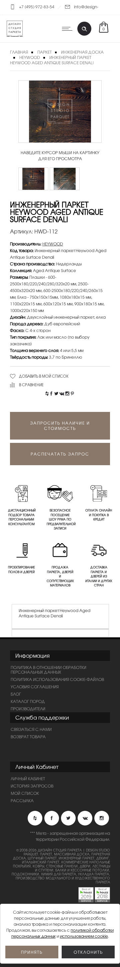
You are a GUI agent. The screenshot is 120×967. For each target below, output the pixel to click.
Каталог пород (28, 701)
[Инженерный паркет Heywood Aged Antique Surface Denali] (33, 178)
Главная (19, 52)
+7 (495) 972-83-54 (36, 7)
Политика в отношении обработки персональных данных (48, 669)
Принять (32, 952)
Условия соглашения (35, 687)
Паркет (44, 52)
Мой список (25, 793)
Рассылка (22, 801)
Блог (16, 694)
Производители (28, 709)
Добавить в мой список (44, 376)
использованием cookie (84, 936)
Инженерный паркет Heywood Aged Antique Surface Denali (52, 60)
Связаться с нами (31, 729)
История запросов (32, 786)
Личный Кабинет (28, 779)
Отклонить (88, 952)
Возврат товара (28, 737)
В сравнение (31, 384)
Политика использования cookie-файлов (57, 679)
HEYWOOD (29, 57)
